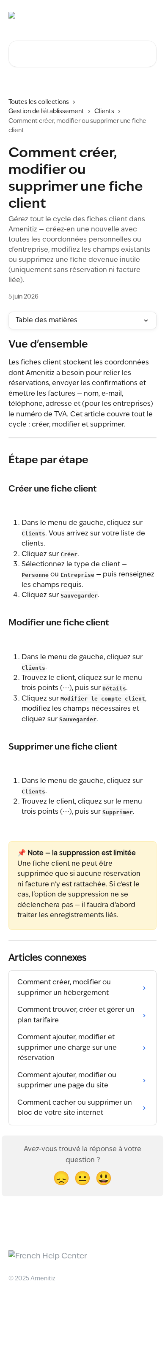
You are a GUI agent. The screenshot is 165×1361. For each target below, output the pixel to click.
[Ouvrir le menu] (149, 15)
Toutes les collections (38, 102)
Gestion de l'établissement (46, 111)
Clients (104, 111)
